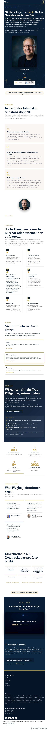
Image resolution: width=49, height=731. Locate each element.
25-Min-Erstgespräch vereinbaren (19, 660)
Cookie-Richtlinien (10, 723)
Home (6, 677)
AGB (6, 682)
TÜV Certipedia (9, 292)
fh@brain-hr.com (11, 711)
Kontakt (7, 683)
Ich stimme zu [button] (43, 728)
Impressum (7, 679)
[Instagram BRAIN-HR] (16, 718)
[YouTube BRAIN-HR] (12, 718)
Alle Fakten (7, 685)
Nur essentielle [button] (34, 728)
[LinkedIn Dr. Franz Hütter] (6, 718)
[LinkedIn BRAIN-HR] (9, 718)
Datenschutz (8, 680)
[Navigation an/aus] (43, 2)
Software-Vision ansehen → (14, 411)
